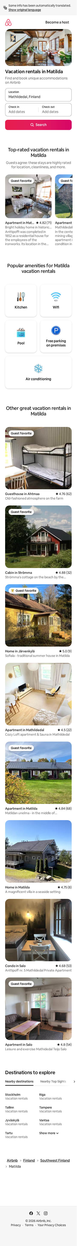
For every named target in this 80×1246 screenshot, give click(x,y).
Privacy (16, 1225)
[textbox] (22, 111)
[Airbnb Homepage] (8, 22)
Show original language (25, 10)
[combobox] (38, 96)
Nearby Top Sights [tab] (53, 1081)
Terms (29, 1225)
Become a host (57, 22)
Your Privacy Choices (52, 1225)
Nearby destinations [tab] (19, 1081)
